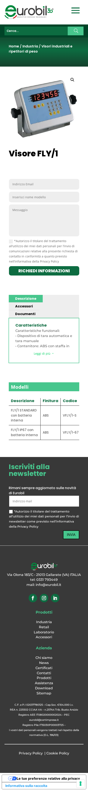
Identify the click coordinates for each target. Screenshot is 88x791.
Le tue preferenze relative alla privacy (48, 778)
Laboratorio (44, 632)
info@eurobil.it (48, 585)
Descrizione (25, 298)
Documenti (25, 313)
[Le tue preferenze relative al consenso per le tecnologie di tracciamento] (80, 784)
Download (44, 688)
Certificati (43, 668)
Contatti (44, 673)
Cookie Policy (57, 753)
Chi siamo (43, 658)
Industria (30, 46)
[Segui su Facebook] (33, 598)
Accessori (24, 306)
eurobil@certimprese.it (44, 719)
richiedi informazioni (44, 271)
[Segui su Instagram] (44, 598)
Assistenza (44, 683)
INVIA (71, 534)
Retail (44, 627)
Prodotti (44, 678)
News (44, 663)
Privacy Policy (31, 753)
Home (14, 46)
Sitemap (44, 693)
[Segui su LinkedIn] (55, 598)
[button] (72, 80)
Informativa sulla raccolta (26, 786)
